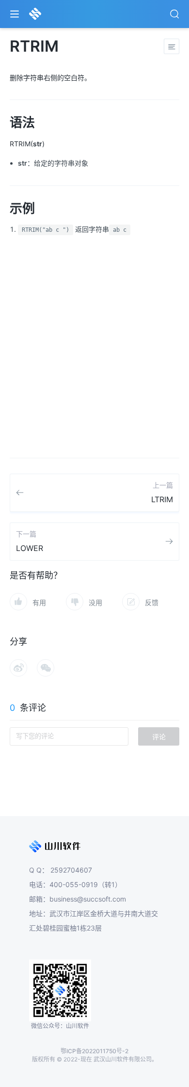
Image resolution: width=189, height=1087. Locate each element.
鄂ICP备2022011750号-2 (94, 1051)
